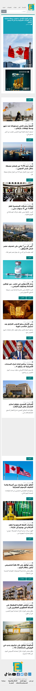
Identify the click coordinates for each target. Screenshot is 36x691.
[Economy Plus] (31, 7)
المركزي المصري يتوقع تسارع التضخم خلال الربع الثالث (21, 405)
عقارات (22, 579)
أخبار (19, 7)
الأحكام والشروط (12, 681)
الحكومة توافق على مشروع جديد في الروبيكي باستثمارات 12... (18, 646)
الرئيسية (24, 7)
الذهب (22, 297)
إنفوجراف (9, 7)
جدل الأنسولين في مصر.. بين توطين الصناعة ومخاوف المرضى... (18, 285)
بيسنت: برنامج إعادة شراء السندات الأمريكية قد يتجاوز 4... (19, 365)
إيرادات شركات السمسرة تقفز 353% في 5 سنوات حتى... (21, 207)
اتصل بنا (11, 683)
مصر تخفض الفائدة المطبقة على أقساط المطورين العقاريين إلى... (19, 606)
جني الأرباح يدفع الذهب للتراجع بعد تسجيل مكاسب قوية (19, 325)
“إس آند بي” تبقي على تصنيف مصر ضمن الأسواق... (18, 247)
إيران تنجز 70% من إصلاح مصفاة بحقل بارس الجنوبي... (19, 167)
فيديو (4, 7)
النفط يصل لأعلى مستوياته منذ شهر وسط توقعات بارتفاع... (18, 127)
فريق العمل (23, 681)
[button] (17, 65)
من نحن (31, 681)
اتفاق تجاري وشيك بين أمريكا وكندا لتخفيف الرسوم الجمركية (18, 486)
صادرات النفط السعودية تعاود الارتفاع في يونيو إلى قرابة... (21, 526)
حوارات (14, 7)
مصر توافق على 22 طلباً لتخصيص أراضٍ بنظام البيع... (19, 566)
